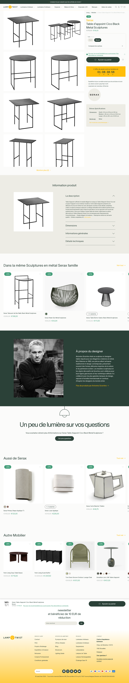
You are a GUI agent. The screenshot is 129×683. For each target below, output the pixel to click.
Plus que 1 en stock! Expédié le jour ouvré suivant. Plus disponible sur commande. (46, 605)
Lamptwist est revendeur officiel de (98, 86)
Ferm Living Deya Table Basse (13, 573)
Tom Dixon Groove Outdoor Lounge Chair (79, 577)
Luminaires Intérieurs (26, 7)
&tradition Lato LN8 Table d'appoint (108, 577)
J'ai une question (64, 438)
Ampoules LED (83, 7)
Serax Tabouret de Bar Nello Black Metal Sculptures (20, 313)
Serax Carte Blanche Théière (95, 506)
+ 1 (109, 573)
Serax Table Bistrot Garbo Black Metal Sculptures (102, 318)
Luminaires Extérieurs (43, 7)
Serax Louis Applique (51, 510)
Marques (94, 7)
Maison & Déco (69, 7)
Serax (89, 20)
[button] (23, 30)
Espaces (57, 7)
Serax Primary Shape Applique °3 (14, 510)
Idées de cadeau (107, 7)
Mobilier (94, 12)
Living (88, 12)
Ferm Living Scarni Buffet (42, 573)
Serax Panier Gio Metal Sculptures (55, 318)
